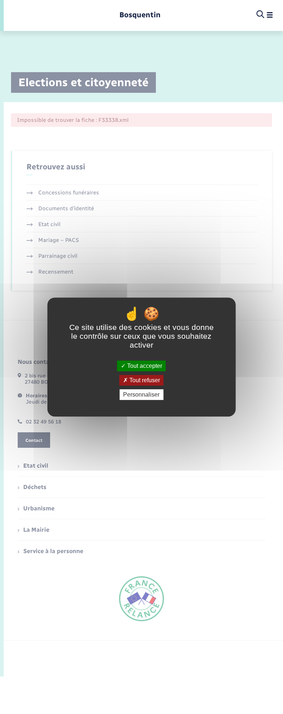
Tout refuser (144, 380)
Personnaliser (141, 394)
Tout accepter (144, 366)
